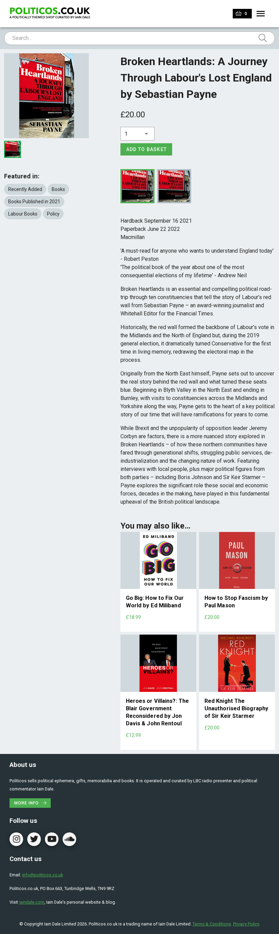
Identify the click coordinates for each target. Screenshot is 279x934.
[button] (137, 133)
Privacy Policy (246, 923)
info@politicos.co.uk (42, 874)
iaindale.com (31, 902)
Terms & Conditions (212, 923)
